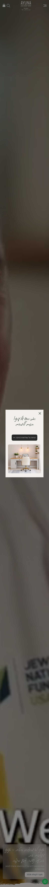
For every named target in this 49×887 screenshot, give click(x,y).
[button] (40, 413)
